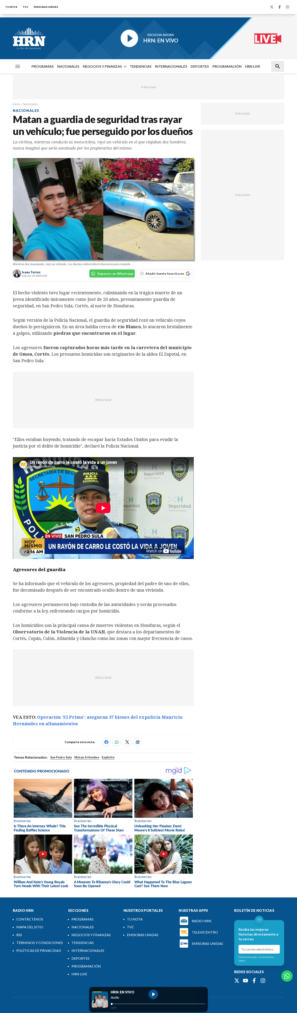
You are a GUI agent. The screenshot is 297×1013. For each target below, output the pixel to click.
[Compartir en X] (127, 742)
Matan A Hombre (86, 757)
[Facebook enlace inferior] (254, 980)
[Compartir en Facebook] (106, 742)
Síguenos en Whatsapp (115, 273)
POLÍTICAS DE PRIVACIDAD (38, 950)
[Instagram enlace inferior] (262, 980)
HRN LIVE (252, 66)
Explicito (108, 757)
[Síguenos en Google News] (137, 742)
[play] (153, 994)
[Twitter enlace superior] (272, 7)
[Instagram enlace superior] (287, 7)
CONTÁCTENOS (29, 919)
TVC (25, 6)
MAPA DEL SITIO (29, 927)
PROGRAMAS (43, 66)
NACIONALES (68, 66)
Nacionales (30, 104)
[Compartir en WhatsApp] (116, 742)
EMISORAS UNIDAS (46, 6)
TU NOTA (11, 6)
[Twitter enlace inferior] (236, 980)
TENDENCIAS (141, 66)
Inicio (16, 104)
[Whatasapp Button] (287, 976)
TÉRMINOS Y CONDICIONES (39, 943)
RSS (19, 935)
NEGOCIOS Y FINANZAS (102, 66)
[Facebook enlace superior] (279, 7)
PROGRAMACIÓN (227, 66)
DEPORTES (200, 66)
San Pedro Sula (61, 757)
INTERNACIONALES (171, 66)
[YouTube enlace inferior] (245, 980)
